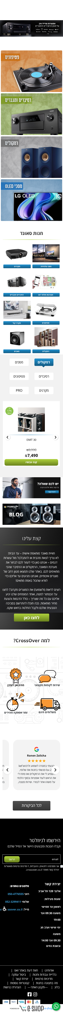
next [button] (7, 437)
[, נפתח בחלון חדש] (29, 994)
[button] (5, 909)
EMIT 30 (31, 440)
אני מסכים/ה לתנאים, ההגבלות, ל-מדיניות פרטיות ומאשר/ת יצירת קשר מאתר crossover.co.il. (31, 868)
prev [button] (55, 437)
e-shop (48, 1008)
